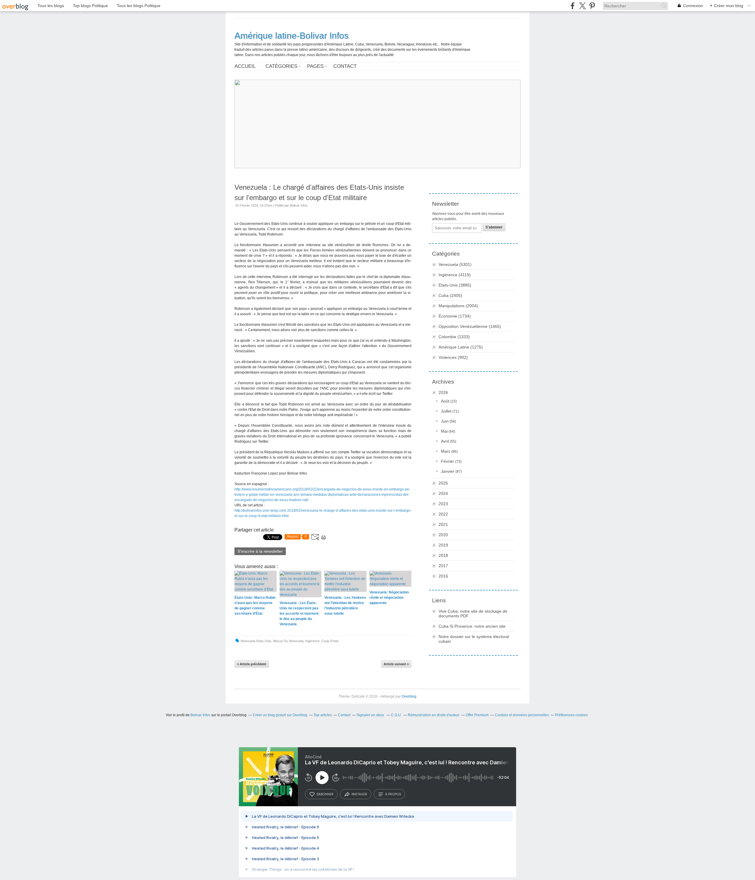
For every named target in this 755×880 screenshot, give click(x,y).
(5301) (455, 264)
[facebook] (572, 5)
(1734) (455, 316)
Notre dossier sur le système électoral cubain (474, 639)
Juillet (446, 411)
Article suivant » (396, 664)
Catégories (281, 66)
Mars (445, 451)
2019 (443, 545)
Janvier (447, 471)
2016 (443, 576)
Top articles (323, 715)
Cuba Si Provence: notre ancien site (472, 626)
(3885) (455, 285)
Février (447, 461)
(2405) (450, 295)
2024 (443, 493)
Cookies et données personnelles (522, 715)
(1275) (461, 347)
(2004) (458, 305)
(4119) (455, 274)
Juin (445, 421)
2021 (443, 524)
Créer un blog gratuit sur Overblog (280, 715)
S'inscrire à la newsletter (260, 551)
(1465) (470, 326)
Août (445, 401)
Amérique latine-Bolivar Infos (291, 35)
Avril (445, 441)
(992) (453, 357)
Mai (444, 431)
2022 (443, 514)
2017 (443, 565)
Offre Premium (477, 715)
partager (359, 794)
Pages (315, 66)
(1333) (454, 336)
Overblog (409, 696)
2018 (443, 555)
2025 (443, 483)
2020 (443, 534)
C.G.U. (396, 715)
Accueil (245, 66)
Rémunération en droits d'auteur (433, 715)
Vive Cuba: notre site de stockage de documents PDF (473, 613)
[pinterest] (592, 5)
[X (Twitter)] (582, 5)
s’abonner (325, 794)
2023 (443, 503)
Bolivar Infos (200, 715)
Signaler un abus (371, 715)
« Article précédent (251, 664)
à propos (393, 794)
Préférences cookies (571, 715)
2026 (443, 392)
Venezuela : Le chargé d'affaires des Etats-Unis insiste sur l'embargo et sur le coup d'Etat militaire (319, 192)
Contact (345, 66)
